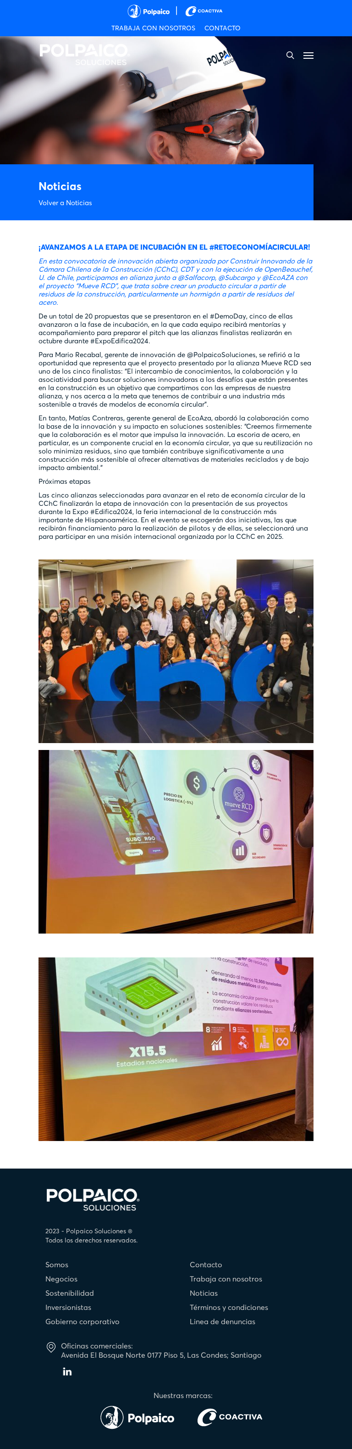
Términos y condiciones (229, 1307)
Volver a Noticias (65, 203)
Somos (56, 1265)
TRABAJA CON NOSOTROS (153, 28)
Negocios (61, 1279)
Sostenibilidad (69, 1293)
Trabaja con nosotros (226, 1279)
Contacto (206, 1265)
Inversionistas (68, 1307)
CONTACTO (222, 28)
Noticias (204, 1293)
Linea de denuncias (222, 1322)
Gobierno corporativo (82, 1322)
